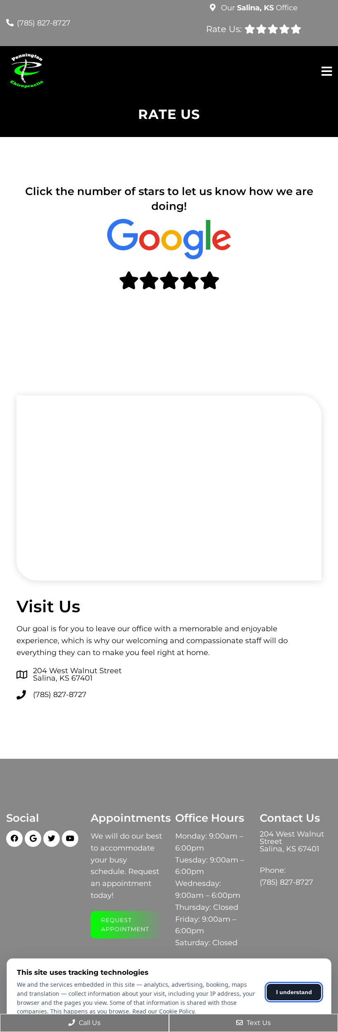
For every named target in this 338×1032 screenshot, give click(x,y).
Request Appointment (125, 924)
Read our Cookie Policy (163, 1011)
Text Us (258, 1023)
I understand (294, 992)
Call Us (89, 1023)
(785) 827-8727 (43, 23)
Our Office (258, 7)
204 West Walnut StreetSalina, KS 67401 (77, 674)
